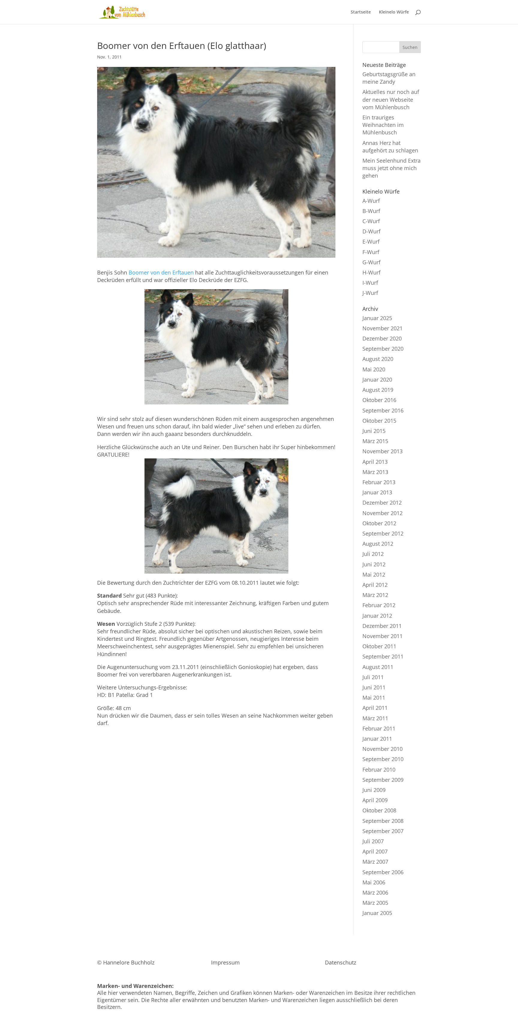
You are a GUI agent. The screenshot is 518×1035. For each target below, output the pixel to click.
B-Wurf (371, 210)
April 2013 (375, 461)
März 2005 (375, 902)
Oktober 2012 (379, 523)
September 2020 (382, 348)
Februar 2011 (378, 728)
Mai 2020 (373, 369)
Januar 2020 (377, 379)
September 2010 (382, 759)
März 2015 (375, 441)
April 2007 (375, 851)
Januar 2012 (377, 615)
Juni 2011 (374, 687)
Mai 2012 (373, 574)
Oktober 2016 (379, 400)
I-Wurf (370, 282)
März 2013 (375, 472)
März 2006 (375, 892)
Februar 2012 (378, 605)
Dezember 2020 (382, 338)
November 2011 (382, 636)
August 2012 (377, 543)
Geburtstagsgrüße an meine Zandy (388, 77)
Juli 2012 (373, 553)
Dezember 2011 (382, 625)
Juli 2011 (373, 677)
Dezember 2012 (382, 502)
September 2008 (382, 820)
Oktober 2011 (379, 646)
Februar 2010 (378, 769)
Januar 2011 (377, 738)
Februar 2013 (378, 482)
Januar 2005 (377, 912)
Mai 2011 (373, 697)
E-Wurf (371, 241)
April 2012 (375, 584)
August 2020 (377, 358)
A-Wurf (371, 200)
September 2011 (382, 656)
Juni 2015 (374, 430)
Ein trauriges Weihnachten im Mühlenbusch (383, 125)
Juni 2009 (374, 790)
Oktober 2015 (379, 420)
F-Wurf (370, 252)
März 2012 (375, 594)
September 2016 (382, 410)
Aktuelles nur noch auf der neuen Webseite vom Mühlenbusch (390, 99)
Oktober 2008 (379, 810)
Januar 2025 (377, 318)
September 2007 (382, 831)
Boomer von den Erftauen (161, 272)
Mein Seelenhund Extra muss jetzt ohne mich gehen (391, 168)
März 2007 (375, 861)
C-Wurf (371, 221)
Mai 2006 (373, 882)
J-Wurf (370, 292)
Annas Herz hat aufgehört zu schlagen (390, 146)
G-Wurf (371, 262)
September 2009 (382, 779)
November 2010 (382, 748)
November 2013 (382, 451)
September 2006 (382, 872)
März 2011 (375, 718)
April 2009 (375, 800)
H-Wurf (371, 272)
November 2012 (382, 513)
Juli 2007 (373, 841)
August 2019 (377, 389)
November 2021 (382, 328)
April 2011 (375, 707)
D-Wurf (371, 231)
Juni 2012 (374, 564)
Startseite (361, 12)
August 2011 (377, 666)
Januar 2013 (377, 492)
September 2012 (382, 533)
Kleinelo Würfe (394, 12)
